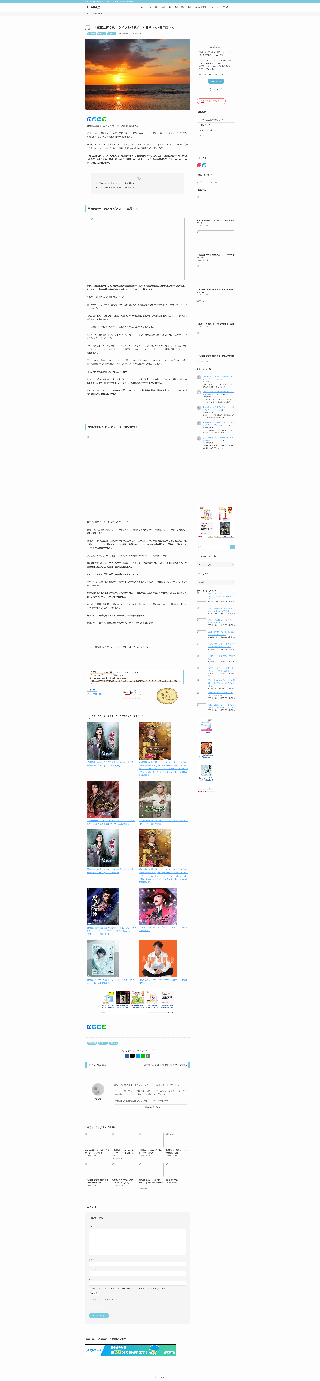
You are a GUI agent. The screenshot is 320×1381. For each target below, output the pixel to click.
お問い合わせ (205, 125)
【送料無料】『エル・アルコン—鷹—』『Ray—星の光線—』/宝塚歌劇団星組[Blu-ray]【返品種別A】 (111, 822)
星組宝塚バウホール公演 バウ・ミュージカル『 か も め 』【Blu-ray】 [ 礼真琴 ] (110, 981)
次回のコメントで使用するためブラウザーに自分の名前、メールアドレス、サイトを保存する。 (129, 1289)
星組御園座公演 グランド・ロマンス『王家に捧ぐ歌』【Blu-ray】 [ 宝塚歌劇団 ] (163, 822)
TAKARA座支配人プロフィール (212, 120)
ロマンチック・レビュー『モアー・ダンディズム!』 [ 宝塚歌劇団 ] (163, 929)
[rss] (226, 1)
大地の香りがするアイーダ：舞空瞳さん (117, 187)
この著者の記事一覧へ (151, 1107)
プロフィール (216, 81)
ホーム (202, 135)
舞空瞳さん (101, 33)
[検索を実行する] (232, 547)
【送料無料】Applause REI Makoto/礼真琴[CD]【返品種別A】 (163, 981)
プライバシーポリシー (208, 130)
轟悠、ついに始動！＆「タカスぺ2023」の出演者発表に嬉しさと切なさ (221, 596)
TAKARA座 (92, 7)
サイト (91, 1279)
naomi (98, 1099)
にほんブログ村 (94, 694)
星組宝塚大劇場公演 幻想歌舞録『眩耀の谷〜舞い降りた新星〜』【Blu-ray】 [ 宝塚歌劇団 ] (111, 764)
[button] (127, 1056)
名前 (92, 1260)
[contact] (230, 1)
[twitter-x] (220, 1)
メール (92, 1269)
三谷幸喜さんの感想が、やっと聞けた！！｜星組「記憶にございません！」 (221, 683)
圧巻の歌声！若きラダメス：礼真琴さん (117, 183)
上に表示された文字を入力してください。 (105, 1299)
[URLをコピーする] (148, 1056)
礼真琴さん (111, 33)
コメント (93, 1227)
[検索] (233, 1)
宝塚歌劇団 (91, 33)
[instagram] (223, 1)
